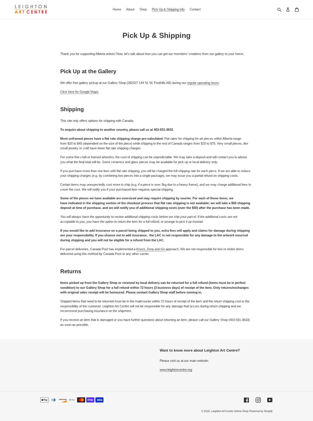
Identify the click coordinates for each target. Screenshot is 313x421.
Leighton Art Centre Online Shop (229, 411)
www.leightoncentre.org (176, 369)
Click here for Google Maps (79, 91)
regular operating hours (203, 83)
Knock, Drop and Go (151, 249)
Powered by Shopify (261, 411)
